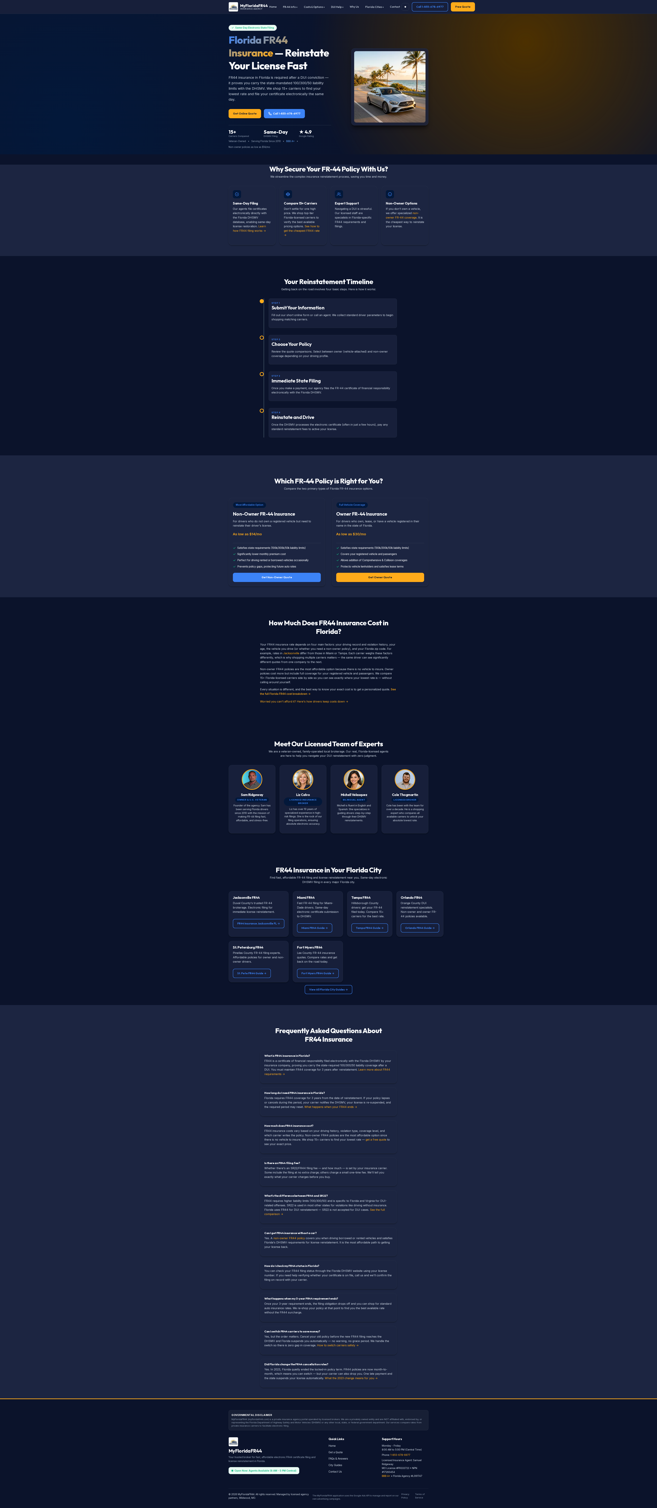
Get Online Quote (245, 113)
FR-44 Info (289, 7)
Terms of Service (420, 1496)
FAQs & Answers (338, 1458)
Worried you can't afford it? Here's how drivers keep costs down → (304, 701)
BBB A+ (290, 141)
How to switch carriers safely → (338, 1345)
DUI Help (336, 7)
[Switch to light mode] (405, 7)
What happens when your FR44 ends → (330, 1107)
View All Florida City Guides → (328, 989)
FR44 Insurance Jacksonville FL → (258, 923)
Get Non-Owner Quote (277, 577)
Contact (395, 6)
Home (273, 6)
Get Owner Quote (380, 577)
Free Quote (463, 6)
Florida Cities (373, 7)
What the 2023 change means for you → (351, 1378)
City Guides (335, 1465)
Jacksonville (291, 653)
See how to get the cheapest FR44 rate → (302, 231)
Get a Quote (335, 1452)
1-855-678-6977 (400, 1454)
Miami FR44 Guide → (314, 928)
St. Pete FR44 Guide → (251, 973)
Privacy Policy (405, 1496)
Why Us (354, 6)
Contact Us (335, 1471)
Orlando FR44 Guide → (420, 928)
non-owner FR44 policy (289, 1238)
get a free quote (376, 1139)
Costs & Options (313, 7)
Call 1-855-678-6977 (430, 6)
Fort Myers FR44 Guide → (317, 973)
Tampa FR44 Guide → (370, 928)
